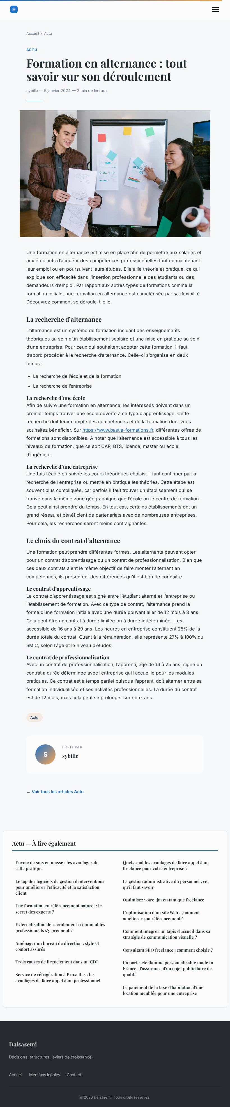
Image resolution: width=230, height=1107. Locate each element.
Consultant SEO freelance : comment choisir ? (168, 950)
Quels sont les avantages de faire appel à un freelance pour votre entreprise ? (166, 865)
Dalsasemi (23, 1044)
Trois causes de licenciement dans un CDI (56, 962)
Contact (74, 1074)
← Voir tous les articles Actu (55, 791)
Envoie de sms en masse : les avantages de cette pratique (56, 865)
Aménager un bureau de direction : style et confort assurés (57, 946)
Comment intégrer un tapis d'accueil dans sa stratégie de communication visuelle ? (166, 934)
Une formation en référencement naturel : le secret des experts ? (58, 908)
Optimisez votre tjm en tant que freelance (163, 900)
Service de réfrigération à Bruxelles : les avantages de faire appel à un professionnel (57, 977)
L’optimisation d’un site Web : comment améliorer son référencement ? (161, 915)
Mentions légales (44, 1074)
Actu (48, 33)
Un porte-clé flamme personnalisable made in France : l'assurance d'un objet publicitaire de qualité (168, 968)
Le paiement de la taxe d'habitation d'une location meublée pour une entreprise (163, 990)
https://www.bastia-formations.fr (117, 430)
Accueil (32, 33)
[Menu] (215, 9)
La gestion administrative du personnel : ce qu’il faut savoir (165, 884)
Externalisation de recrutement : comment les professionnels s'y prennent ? (60, 927)
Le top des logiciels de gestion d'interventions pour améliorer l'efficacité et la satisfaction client (59, 887)
